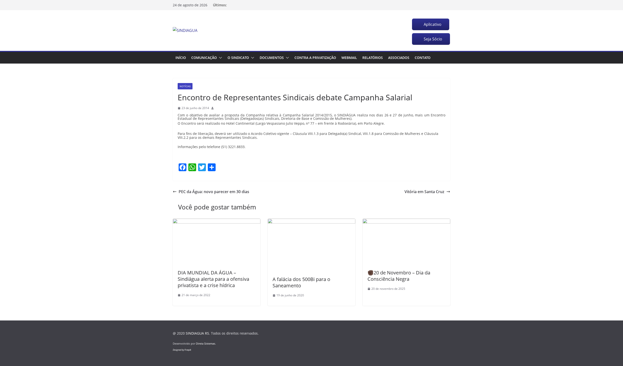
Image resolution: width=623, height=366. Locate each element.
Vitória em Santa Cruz (424, 191)
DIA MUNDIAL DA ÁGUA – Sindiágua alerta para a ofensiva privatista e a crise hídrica (213, 279)
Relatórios (372, 57)
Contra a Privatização (315, 57)
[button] (219, 57)
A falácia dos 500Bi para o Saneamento (301, 282)
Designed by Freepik (182, 349)
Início (180, 57)
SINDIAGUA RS (197, 333)
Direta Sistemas (205, 343)
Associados (398, 57)
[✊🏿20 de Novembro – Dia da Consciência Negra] (406, 222)
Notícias (185, 86)
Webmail (349, 57)
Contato (423, 57)
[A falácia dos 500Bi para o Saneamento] (311, 222)
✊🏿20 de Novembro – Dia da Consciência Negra (398, 275)
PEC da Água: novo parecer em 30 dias (214, 191)
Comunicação (204, 57)
